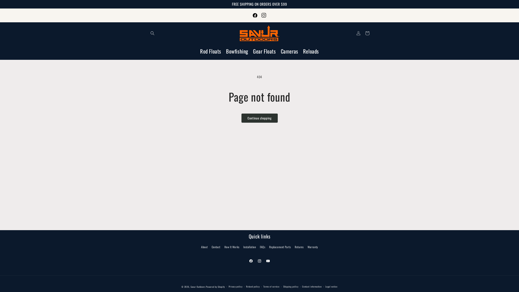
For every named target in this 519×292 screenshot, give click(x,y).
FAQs (262, 247)
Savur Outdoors (198, 286)
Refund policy (253, 286)
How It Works (231, 247)
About (204, 247)
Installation (249, 247)
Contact (216, 247)
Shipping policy (290, 286)
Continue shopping (260, 118)
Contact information (312, 286)
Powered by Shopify (215, 286)
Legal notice (331, 286)
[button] (152, 33)
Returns (299, 247)
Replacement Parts (280, 247)
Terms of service (271, 286)
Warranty (313, 247)
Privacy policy (235, 286)
